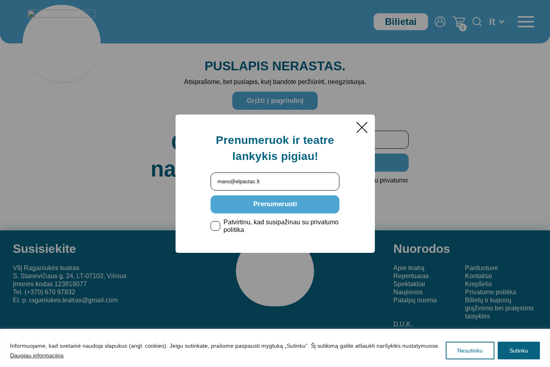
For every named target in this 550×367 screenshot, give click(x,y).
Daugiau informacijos (37, 355)
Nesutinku (470, 350)
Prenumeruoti (275, 204)
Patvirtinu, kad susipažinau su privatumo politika (281, 226)
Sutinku (518, 350)
